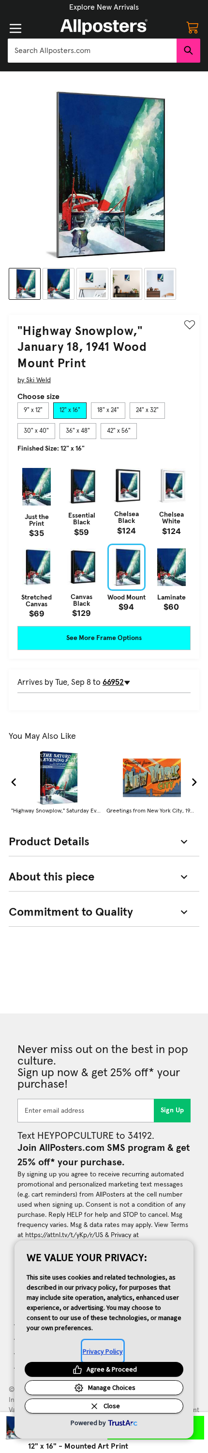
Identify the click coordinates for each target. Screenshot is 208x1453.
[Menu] (15, 28)
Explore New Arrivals (104, 7)
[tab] (33, 410)
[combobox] (92, 51)
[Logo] (104, 27)
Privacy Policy (103, 1351)
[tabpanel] (104, 540)
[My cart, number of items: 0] (192, 27)
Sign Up (172, 1110)
